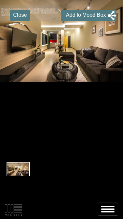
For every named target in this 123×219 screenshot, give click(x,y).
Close (20, 15)
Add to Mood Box (83, 15)
